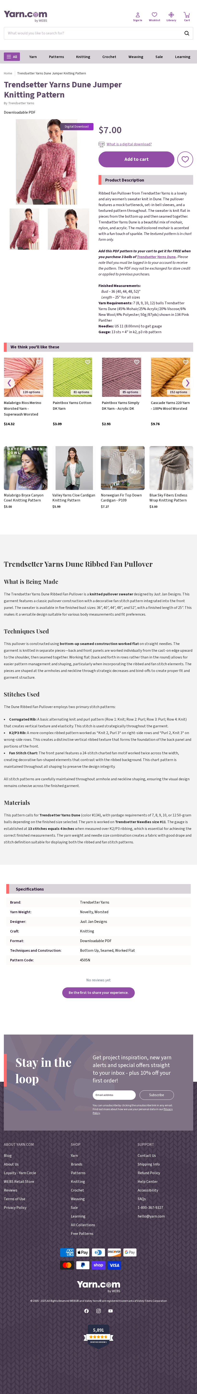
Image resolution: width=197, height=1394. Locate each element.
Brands (76, 1164)
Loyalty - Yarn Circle (20, 1173)
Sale (159, 56)
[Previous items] (9, 383)
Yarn (33, 56)
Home (8, 73)
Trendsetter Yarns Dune (156, 257)
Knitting (83, 56)
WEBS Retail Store (19, 1181)
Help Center (148, 1181)
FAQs (142, 1199)
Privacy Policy (15, 1207)
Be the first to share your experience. (99, 992)
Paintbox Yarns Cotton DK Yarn (72, 405)
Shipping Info (149, 1164)
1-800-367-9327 (150, 1207)
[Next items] (187, 383)
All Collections (83, 1225)
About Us (11, 1164)
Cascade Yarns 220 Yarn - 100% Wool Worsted (170, 405)
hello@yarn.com (151, 1216)
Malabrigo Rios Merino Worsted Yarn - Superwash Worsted (22, 408)
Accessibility (148, 1190)
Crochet (109, 56)
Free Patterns (82, 1233)
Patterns (56, 56)
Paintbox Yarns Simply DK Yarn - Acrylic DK (120, 405)
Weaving (136, 56)
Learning (182, 56)
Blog (8, 1155)
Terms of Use (14, 1199)
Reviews (10, 1190)
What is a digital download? (129, 144)
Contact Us (147, 1155)
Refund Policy (149, 1173)
